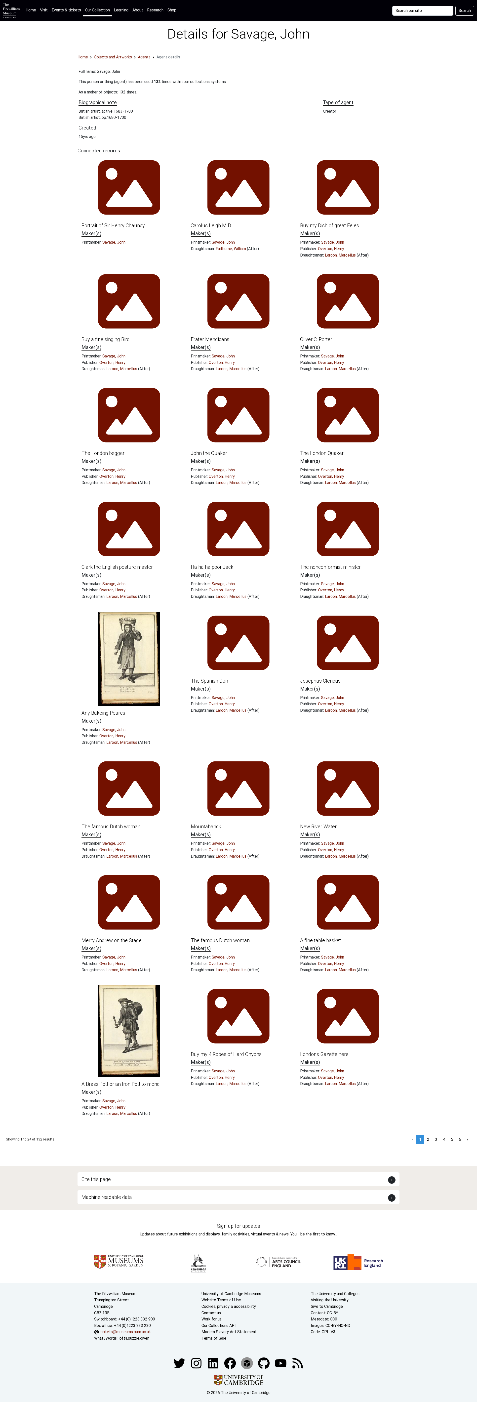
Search (465, 10)
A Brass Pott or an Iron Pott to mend (120, 1084)
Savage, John (113, 242)
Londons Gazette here (324, 1054)
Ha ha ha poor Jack (212, 567)
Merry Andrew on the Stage (111, 940)
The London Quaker (322, 453)
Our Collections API (218, 1325)
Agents (144, 57)
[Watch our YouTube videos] (281, 1363)
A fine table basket (320, 940)
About (137, 10)
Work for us (211, 1319)
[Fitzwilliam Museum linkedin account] (230, 1363)
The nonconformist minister (330, 567)
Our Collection (97, 10)
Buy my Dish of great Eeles (329, 225)
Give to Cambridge (327, 1306)
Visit (44, 10)
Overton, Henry (331, 248)
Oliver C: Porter (316, 339)
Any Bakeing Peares (103, 713)
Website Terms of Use (221, 1300)
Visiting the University (330, 1300)
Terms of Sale (213, 1338)
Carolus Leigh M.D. (211, 225)
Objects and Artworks (113, 57)
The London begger (102, 453)
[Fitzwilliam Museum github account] (264, 1363)
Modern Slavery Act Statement (229, 1331)
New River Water (318, 827)
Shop (171, 10)
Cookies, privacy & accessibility (228, 1306)
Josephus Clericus (320, 681)
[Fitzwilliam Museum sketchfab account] (247, 1363)
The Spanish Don (209, 681)
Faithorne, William (231, 248)
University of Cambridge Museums (231, 1293)
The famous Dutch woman (110, 827)
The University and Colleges (335, 1293)
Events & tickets (66, 10)
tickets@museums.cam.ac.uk (125, 1331)
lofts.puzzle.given (134, 1338)
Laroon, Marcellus (341, 255)
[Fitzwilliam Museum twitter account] (179, 1363)
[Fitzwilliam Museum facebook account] (213, 1363)
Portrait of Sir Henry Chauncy (113, 225)
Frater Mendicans (210, 339)
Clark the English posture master (117, 567)
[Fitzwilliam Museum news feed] (298, 1363)
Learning (121, 10)
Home (32, 9)
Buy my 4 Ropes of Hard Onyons (226, 1054)
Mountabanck (206, 827)
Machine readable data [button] (106, 1197)
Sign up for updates (238, 1226)
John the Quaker (209, 453)
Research (155, 10)
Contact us (211, 1313)
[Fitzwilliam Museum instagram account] (196, 1363)
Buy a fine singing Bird (105, 339)
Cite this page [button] (96, 1179)
